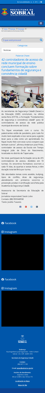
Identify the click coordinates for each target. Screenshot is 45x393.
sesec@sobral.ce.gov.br (25, 368)
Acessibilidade (24, 2)
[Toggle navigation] (41, 23)
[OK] (41, 40)
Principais (21, 29)
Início (6, 29)
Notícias (12, 29)
